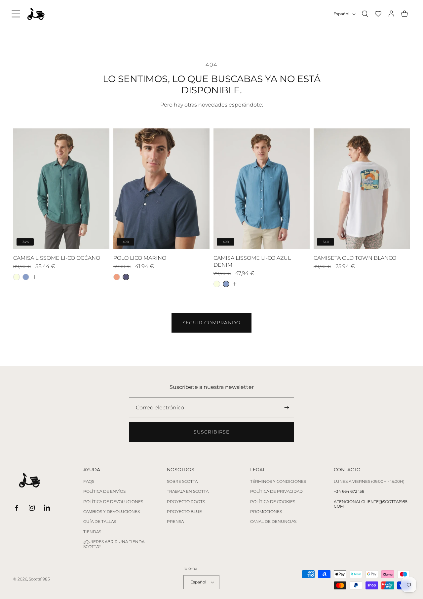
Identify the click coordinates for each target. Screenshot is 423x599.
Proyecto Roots (186, 501)
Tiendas (92, 532)
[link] (211, 323)
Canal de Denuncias (273, 521)
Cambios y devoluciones (111, 511)
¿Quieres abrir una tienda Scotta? (113, 544)
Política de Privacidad (276, 491)
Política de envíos (104, 491)
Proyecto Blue (184, 511)
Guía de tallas (99, 521)
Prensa (175, 521)
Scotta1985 (39, 578)
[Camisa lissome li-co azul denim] (25, 277)
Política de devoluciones (113, 501)
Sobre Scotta (182, 481)
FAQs (88, 481)
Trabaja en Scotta (188, 491)
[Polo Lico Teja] (116, 277)
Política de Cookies (272, 501)
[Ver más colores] (34, 277)
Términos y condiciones (278, 481)
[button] (15, 14)
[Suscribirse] (286, 407)
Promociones (266, 511)
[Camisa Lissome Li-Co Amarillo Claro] (16, 277)
